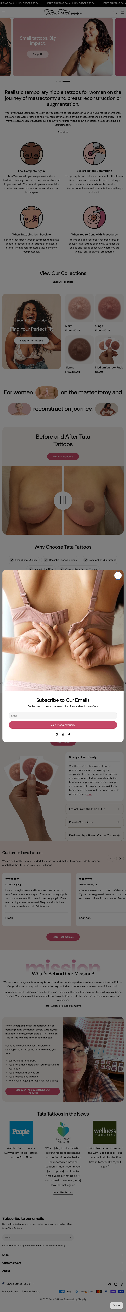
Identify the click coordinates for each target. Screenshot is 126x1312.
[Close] (118, 575)
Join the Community (63, 724)
